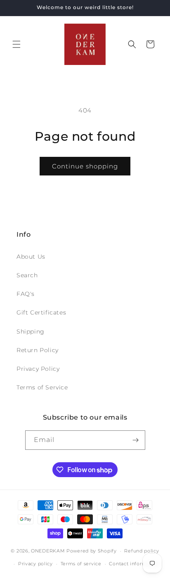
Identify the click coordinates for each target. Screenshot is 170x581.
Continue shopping (85, 166)
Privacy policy (35, 564)
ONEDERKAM (48, 551)
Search (27, 275)
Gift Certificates (41, 312)
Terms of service (81, 564)
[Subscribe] (136, 440)
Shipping (31, 331)
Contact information (134, 564)
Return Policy (38, 350)
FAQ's (26, 294)
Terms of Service (42, 387)
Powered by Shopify (91, 551)
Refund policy (141, 551)
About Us (31, 256)
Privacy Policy (38, 368)
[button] (16, 44)
